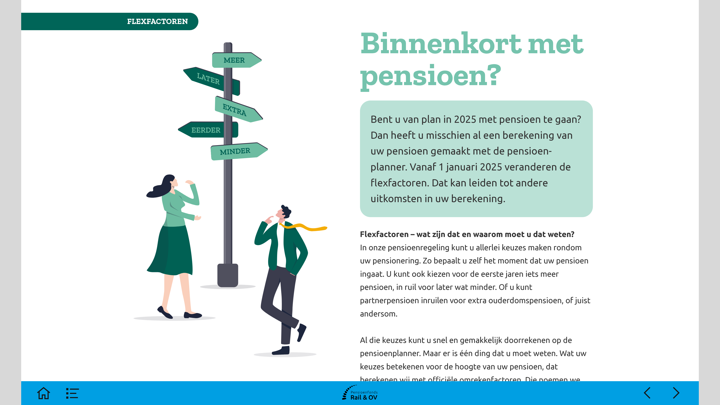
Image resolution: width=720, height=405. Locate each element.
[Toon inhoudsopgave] (73, 393)
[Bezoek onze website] (360, 393)
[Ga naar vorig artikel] (647, 393)
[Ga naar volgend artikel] (676, 393)
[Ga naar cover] (44, 393)
